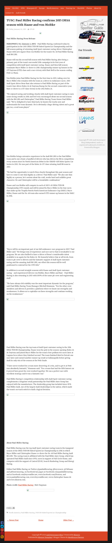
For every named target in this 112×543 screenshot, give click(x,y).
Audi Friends (20, 13)
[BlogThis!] (10, 508)
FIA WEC (15, 8)
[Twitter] (2, 526)
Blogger (96, 147)
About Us (97, 8)
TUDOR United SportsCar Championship (50, 513)
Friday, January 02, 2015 (17, 29)
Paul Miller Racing (25, 485)
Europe (42, 8)
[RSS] (2, 537)
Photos (89, 8)
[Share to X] (12, 508)
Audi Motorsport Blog (54, 535)
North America (52, 8)
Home (7, 8)
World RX (80, 8)
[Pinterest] (2, 533)
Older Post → (68, 520)
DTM (23, 8)
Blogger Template (45, 537)
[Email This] (7, 508)
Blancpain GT (32, 8)
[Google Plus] (2, 530)
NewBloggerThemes (76, 537)
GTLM (32, 29)
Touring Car (70, 8)
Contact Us (9, 13)
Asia (62, 8)
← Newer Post (13, 520)
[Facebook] (2, 523)
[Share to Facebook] (14, 508)
